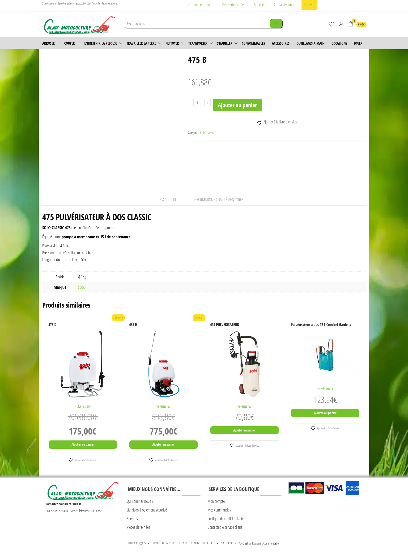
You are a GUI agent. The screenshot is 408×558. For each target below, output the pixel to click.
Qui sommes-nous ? (200, 4)
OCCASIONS (339, 43)
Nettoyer (172, 43)
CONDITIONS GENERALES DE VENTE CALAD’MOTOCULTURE (183, 543)
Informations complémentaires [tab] (218, 199)
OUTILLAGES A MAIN (310, 43)
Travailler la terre (141, 43)
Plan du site (227, 543)
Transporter (198, 43)
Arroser (48, 43)
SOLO (81, 287)
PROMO (309, 4)
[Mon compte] (341, 24)
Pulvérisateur (207, 132)
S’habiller (224, 43)
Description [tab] (166, 199)
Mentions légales (137, 543)
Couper (69, 43)
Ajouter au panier (237, 105)
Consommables (253, 43)
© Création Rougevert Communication (259, 543)
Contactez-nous (284, 4)
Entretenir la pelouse (100, 43)
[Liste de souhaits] (331, 24)
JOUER (358, 43)
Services (259, 4)
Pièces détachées (233, 4)
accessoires (280, 43)
